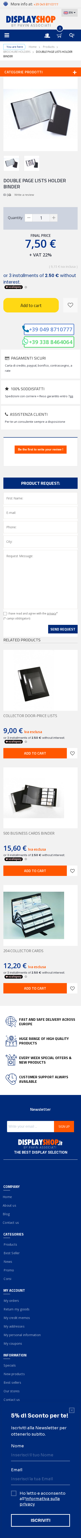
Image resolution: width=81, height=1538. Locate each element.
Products (48, 47)
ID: (5, 195)
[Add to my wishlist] (70, 305)
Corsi (7, 1279)
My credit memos (16, 1318)
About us (9, 1205)
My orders (11, 1300)
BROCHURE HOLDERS (16, 52)
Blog (6, 1214)
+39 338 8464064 (50, 342)
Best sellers (12, 1382)
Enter (49, 31)
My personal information (22, 1335)
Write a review (24, 195)
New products (14, 1374)
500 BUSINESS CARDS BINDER (28, 833)
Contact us (11, 1222)
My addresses (14, 1326)
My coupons (12, 1343)
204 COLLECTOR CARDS (23, 950)
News (7, 1261)
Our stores (11, 1391)
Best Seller (11, 1253)
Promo (8, 1270)
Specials (9, 1365)
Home (33, 47)
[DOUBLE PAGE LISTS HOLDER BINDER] (11, 163)
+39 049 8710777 (50, 329)
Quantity (15, 217)
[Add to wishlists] (72, 753)
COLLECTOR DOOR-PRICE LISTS (30, 715)
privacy (51, 613)
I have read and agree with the (33, 613)
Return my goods (16, 1309)
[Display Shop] (40, 22)
